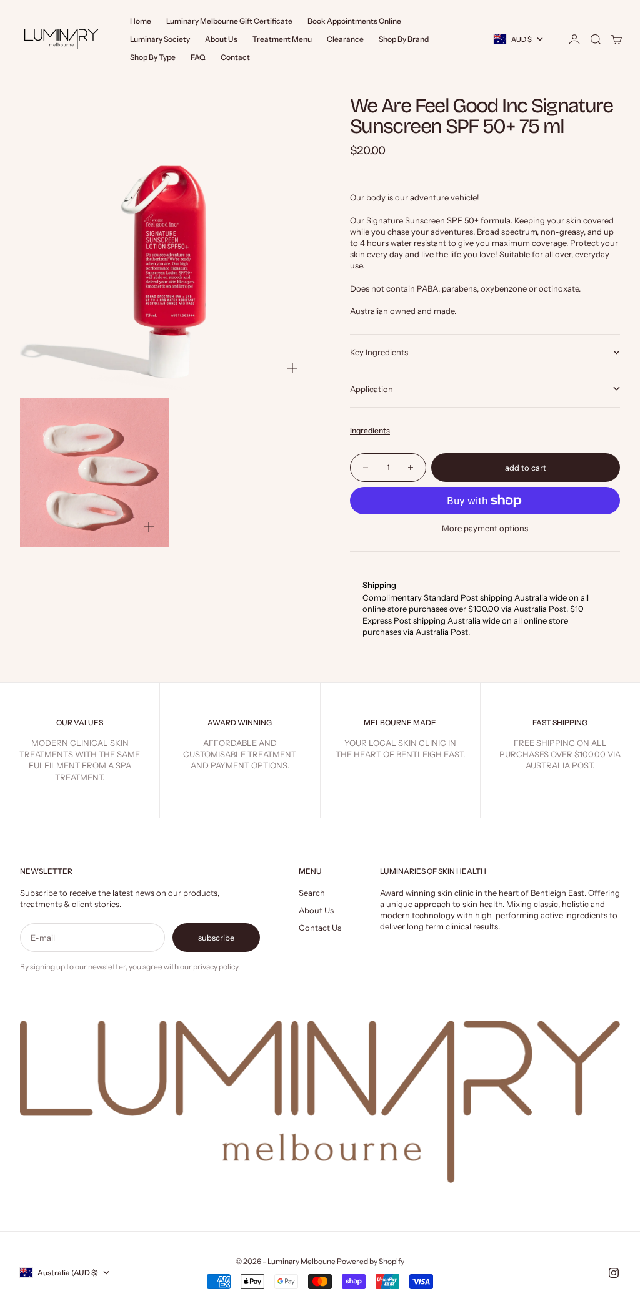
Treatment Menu (282, 39)
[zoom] (292, 368)
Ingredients (370, 430)
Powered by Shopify (370, 1261)
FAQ (198, 57)
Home (140, 21)
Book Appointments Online (354, 21)
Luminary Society (160, 39)
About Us (221, 39)
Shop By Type (153, 57)
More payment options (485, 528)
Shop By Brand (404, 39)
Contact (235, 57)
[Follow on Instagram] (614, 1273)
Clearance (345, 39)
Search (312, 893)
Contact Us (320, 928)
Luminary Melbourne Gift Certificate (229, 21)
